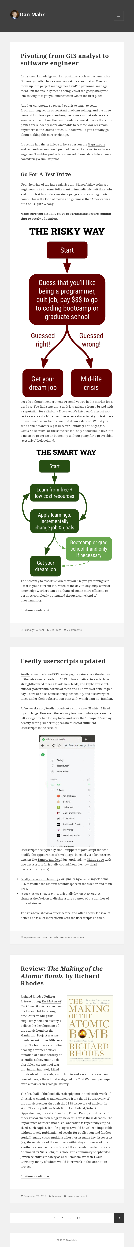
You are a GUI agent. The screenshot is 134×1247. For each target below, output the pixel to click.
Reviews (56, 1196)
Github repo (95, 859)
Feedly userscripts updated (63, 661)
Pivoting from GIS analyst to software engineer (65, 59)
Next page (119, 1218)
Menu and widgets (119, 20)
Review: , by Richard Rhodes (62, 975)
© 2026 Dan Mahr (67, 1240)
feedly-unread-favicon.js (39, 893)
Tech (58, 629)
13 (79, 1218)
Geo (52, 629)
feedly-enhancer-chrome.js (40, 879)
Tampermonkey (49, 859)
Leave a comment (73, 937)
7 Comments (74, 629)
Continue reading (35, 610)
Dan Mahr (32, 14)
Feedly (25, 674)
